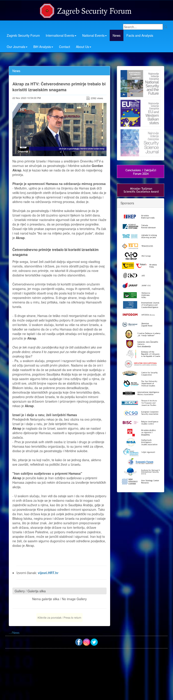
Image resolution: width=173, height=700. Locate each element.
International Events (60, 35)
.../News (14, 632)
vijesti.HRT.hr (48, 572)
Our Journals (16, 46)
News (117, 35)
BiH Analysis (42, 46)
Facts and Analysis (139, 35)
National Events (93, 35)
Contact (64, 46)
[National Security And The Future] (141, 83)
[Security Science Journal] (141, 141)
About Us (82, 46)
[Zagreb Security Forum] (86, 10)
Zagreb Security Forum (23, 35)
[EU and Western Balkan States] (141, 112)
